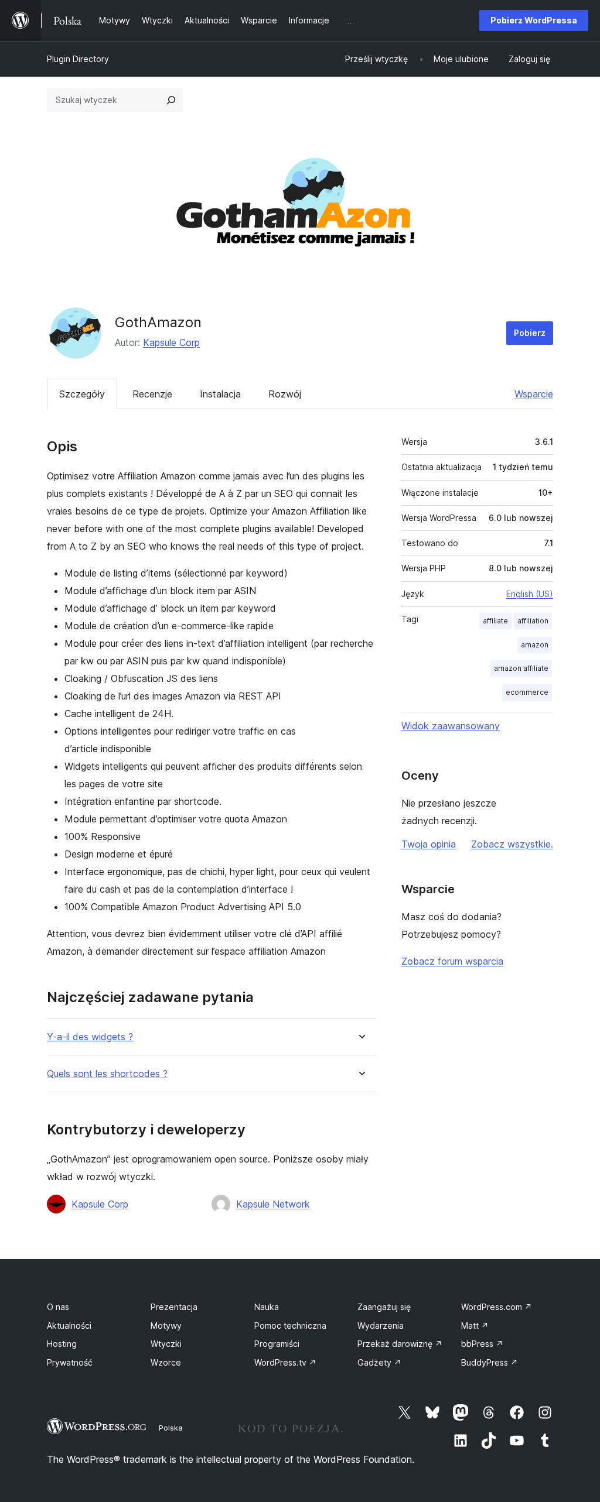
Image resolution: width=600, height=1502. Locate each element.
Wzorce (166, 1362)
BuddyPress (489, 1362)
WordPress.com (496, 1307)
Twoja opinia (428, 844)
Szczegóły (82, 394)
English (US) (529, 594)
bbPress (482, 1344)
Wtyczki (166, 1344)
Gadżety (379, 1362)
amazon (534, 644)
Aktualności (69, 1325)
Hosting (62, 1344)
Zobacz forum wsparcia (452, 961)
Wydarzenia (380, 1325)
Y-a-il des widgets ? (90, 1037)
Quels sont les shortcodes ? (107, 1073)
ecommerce (527, 692)
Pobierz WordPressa (533, 20)
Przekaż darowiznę (399, 1344)
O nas (58, 1307)
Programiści (276, 1344)
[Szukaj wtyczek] (171, 100)
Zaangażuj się (384, 1307)
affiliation (532, 620)
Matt (475, 1325)
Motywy (166, 1325)
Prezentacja (174, 1307)
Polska (171, 1427)
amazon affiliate (521, 668)
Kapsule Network (273, 1204)
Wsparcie (533, 394)
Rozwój (284, 394)
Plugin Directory (78, 59)
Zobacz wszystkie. (512, 844)
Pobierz (530, 333)
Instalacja (220, 394)
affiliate (495, 620)
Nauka (266, 1307)
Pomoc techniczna (290, 1325)
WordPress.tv (285, 1362)
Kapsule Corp (171, 342)
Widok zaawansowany (450, 726)
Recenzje (152, 394)
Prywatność (70, 1362)
